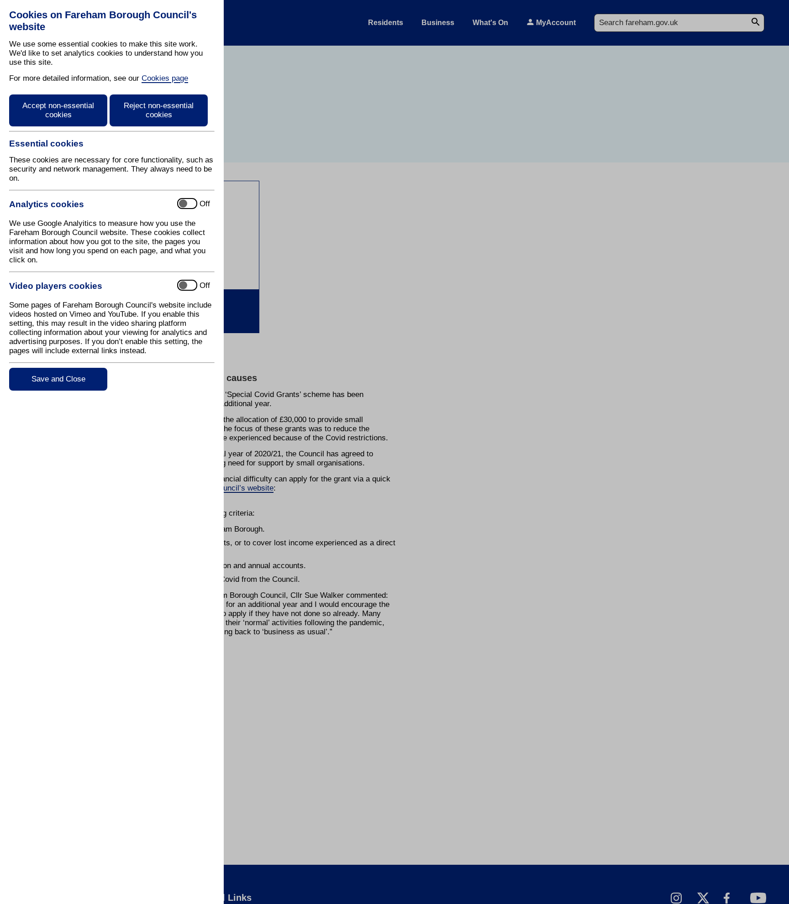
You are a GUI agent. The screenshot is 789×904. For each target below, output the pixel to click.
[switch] (89, 204)
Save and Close (58, 379)
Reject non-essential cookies (159, 110)
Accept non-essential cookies (58, 110)
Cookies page (165, 78)
